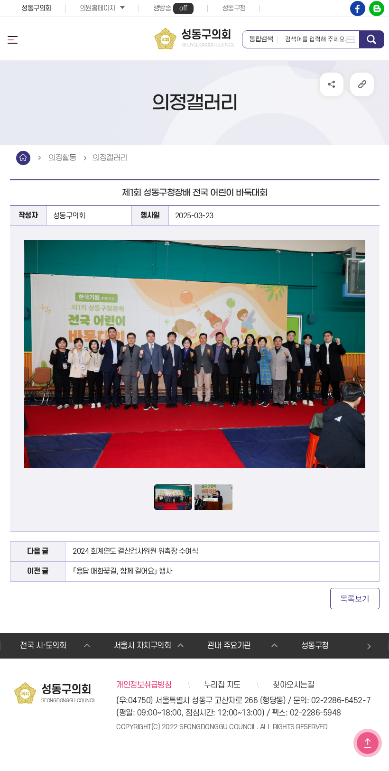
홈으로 (23, 158)
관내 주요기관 (229, 645)
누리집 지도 (222, 685)
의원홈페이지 (97, 8)
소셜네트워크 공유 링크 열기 (331, 84)
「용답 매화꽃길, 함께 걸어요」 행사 (122, 571)
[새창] (357, 8)
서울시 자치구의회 (142, 645)
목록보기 (355, 599)
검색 (371, 39)
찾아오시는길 (293, 685)
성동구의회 (36, 8)
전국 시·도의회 (43, 645)
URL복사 (362, 84)
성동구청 (234, 8)
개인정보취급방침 (143, 685)
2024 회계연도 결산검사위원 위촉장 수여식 (135, 551)
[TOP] (367, 743)
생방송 (170, 8)
